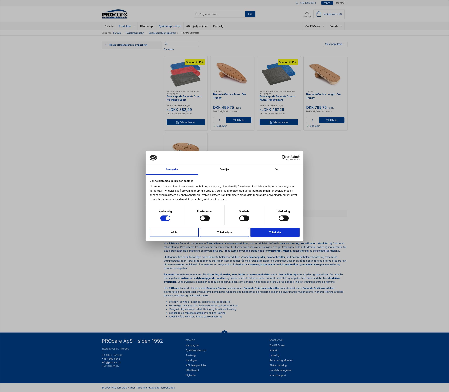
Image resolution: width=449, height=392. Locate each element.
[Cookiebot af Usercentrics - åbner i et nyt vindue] (284, 157)
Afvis (174, 232)
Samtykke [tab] (172, 169)
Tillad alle (275, 232)
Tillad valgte (224, 232)
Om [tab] (277, 169)
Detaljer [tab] (224, 169)
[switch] (205, 218)
